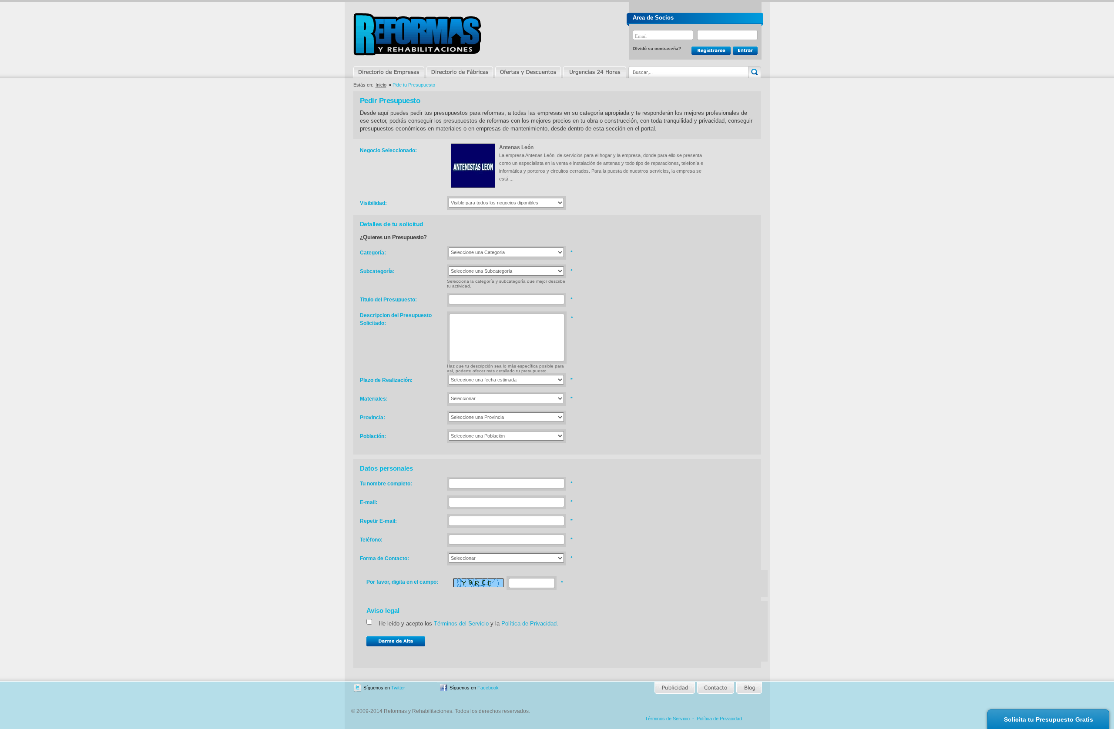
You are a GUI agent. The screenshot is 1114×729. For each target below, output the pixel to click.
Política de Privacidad (719, 718)
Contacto (715, 688)
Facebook (488, 687)
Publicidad (675, 688)
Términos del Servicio (461, 623)
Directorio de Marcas (459, 72)
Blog (748, 688)
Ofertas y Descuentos (528, 72)
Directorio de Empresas (389, 72)
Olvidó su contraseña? (657, 48)
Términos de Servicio (667, 718)
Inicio (381, 84)
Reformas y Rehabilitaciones (417, 34)
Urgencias (594, 72)
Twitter (398, 687)
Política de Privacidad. (529, 623)
